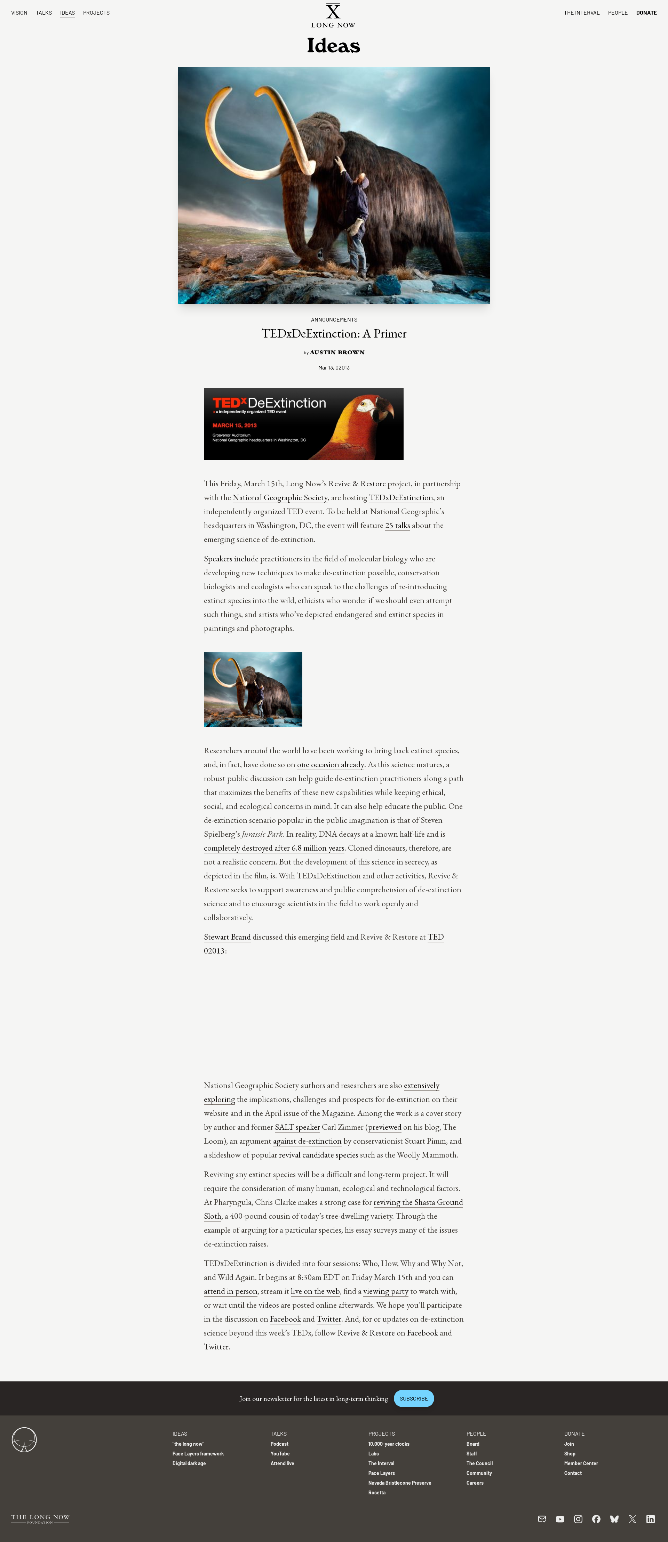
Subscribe (414, 1398)
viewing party (385, 1290)
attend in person (230, 1290)
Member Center (581, 1463)
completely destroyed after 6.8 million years (274, 847)
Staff (472, 1453)
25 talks (397, 525)
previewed (384, 1126)
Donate (646, 12)
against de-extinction (307, 1140)
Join (569, 1444)
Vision (19, 12)
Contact (573, 1473)
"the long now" (188, 1444)
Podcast (279, 1444)
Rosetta (376, 1492)
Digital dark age (189, 1463)
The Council (480, 1463)
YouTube (280, 1453)
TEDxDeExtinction (401, 497)
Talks (44, 12)
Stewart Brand (227, 936)
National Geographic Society (280, 497)
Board (473, 1444)
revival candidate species (318, 1154)
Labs (373, 1453)
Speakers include (231, 558)
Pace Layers (381, 1473)
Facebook (285, 1318)
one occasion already (330, 764)
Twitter (329, 1318)
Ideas (67, 12)
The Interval (582, 12)
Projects (96, 12)
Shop (569, 1453)
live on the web (315, 1290)
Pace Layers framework (198, 1453)
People (618, 12)
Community (479, 1473)
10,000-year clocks (388, 1444)
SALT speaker (297, 1126)
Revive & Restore (357, 483)
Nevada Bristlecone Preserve (399, 1483)
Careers (475, 1483)
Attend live (282, 1463)
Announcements (334, 319)
